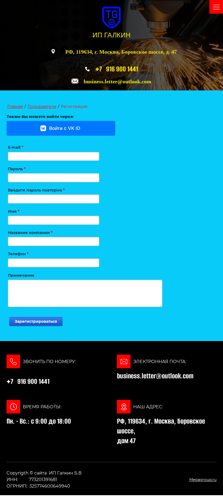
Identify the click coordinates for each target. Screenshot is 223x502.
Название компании (30, 232)
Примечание (21, 275)
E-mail (15, 147)
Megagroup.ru (202, 479)
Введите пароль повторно (36, 190)
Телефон (18, 254)
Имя (13, 211)
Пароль (17, 169)
